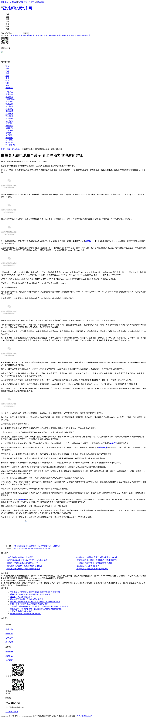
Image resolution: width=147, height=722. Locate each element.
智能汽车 (70, 35)
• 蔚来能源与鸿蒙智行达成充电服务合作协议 (24, 566)
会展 (7, 80)
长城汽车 (14, 35)
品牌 (7, 26)
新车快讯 (9, 106)
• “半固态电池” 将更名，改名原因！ (20, 557)
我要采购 (13, 2)
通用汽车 (30, 35)
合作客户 (9, 634)
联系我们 (41, 2)
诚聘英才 (9, 638)
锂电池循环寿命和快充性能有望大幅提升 (26, 599)
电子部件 (9, 135)
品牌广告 (9, 656)
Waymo (78, 35)
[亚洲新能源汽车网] (16, 8)
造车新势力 (10, 99)
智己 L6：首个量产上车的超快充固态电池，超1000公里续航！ (35, 602)
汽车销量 (9, 118)
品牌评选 (9, 88)
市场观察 (9, 104)
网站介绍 (9, 629)
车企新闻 (9, 97)
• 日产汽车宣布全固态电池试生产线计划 (92, 569)
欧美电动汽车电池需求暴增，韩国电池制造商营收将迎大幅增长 (36, 609)
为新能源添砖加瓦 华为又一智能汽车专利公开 (31, 548)
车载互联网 (61, 35)
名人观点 (9, 121)
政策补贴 (9, 102)
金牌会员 (9, 652)
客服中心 (32, 2)
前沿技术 (9, 116)
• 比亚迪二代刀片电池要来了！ (88, 566)
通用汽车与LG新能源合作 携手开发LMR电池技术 (30, 594)
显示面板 (39, 35)
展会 (7, 24)
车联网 (8, 133)
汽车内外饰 (10, 145)
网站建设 (9, 660)
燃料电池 (9, 142)
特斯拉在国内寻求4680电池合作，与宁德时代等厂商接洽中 (37, 546)
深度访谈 (9, 114)
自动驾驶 (9, 130)
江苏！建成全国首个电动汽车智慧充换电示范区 (29, 604)
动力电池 (9, 140)
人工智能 (22, 35)
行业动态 (9, 92)
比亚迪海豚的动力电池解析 (21, 611)
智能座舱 (9, 128)
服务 (7, 85)
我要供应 (5, 2)
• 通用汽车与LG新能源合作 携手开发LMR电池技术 (26, 560)
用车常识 (9, 111)
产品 (7, 14)
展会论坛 (9, 109)
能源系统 (9, 123)
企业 (7, 17)
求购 (7, 19)
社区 (7, 83)
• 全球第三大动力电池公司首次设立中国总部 (94, 563)
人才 (7, 29)
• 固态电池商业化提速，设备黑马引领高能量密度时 (97, 560)
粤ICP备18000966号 (85, 716)
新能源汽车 (86, 35)
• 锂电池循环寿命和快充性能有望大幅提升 (23, 569)
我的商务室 (23, 2)
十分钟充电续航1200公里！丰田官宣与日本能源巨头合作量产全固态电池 (39, 606)
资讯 (7, 22)
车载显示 (9, 126)
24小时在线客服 (12, 712)
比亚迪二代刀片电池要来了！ (22, 597)
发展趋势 (52, 35)
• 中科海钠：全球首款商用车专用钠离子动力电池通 (97, 557)
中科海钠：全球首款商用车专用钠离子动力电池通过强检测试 (35, 592)
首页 (7, 66)
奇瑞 (45, 35)
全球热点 (9, 94)
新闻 (7, 68)
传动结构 (9, 138)
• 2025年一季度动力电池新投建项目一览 (22, 563)
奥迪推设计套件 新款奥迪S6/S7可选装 (25, 614)
